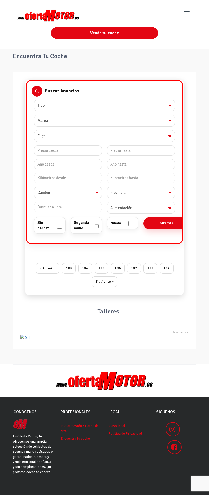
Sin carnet (43, 225)
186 (118, 268)
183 (69, 268)
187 (134, 268)
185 (101, 268)
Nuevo (115, 223)
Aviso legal (116, 426)
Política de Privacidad (125, 433)
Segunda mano (81, 225)
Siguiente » (104, 281)
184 (85, 268)
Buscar (167, 223)
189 (167, 268)
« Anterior (48, 268)
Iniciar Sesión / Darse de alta (80, 428)
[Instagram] (173, 429)
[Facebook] (174, 447)
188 (150, 268)
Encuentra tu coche (75, 438)
